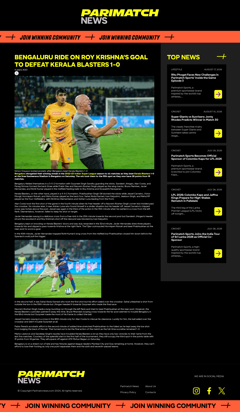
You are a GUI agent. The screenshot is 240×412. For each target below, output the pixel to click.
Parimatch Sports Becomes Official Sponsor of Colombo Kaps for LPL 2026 (196, 157)
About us (150, 386)
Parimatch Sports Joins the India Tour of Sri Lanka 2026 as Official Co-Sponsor (195, 237)
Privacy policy (128, 392)
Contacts (150, 392)
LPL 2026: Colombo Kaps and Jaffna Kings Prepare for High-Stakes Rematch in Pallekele (194, 198)
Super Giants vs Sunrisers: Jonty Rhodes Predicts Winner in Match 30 (194, 118)
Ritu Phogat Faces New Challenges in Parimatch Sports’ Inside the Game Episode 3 (195, 78)
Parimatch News (129, 386)
